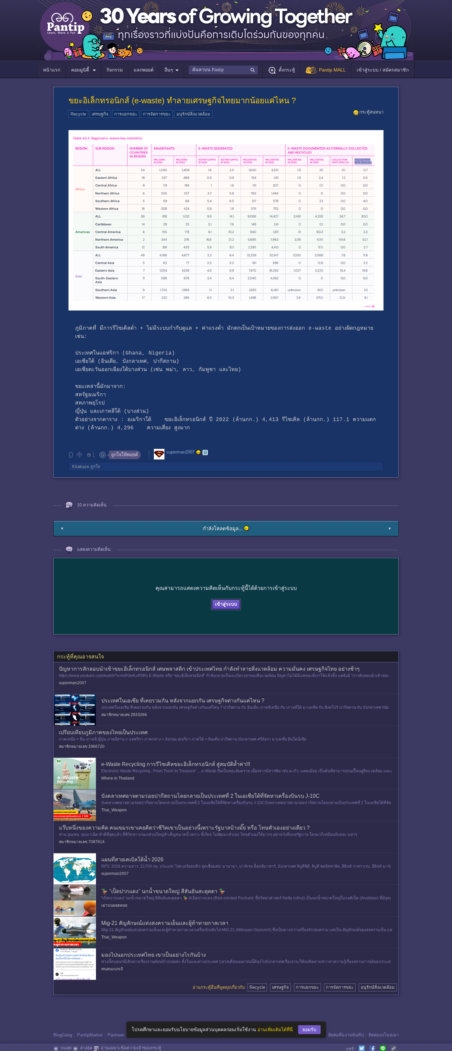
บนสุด (66, 1047)
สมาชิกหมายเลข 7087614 (82, 841)
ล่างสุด (86, 1047)
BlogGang (62, 1034)
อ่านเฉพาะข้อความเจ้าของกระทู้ (131, 1047)
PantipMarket (90, 1034)
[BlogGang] (205, 452)
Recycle (78, 114)
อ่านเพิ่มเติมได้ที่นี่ (275, 1029)
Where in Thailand (117, 778)
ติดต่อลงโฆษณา (384, 1034)
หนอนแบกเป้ (112, 969)
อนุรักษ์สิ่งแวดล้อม (193, 114)
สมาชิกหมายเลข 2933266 (124, 714)
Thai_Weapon (114, 810)
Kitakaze (80, 466)
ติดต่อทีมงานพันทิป (346, 1034)
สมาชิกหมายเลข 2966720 (82, 746)
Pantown (116, 1034)
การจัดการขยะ (157, 114)
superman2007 (180, 452)
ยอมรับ (309, 1029)
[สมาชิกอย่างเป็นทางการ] (198, 452)
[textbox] (223, 70)
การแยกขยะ (125, 114)
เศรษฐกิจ (100, 114)
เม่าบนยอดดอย (114, 905)
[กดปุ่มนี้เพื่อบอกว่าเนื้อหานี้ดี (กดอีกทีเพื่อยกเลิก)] (79, 454)
